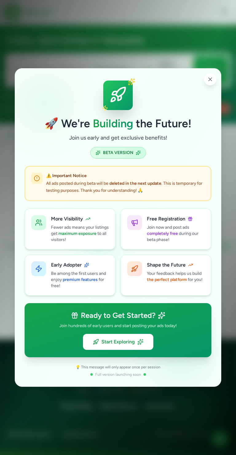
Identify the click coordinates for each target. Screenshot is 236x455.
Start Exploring (118, 342)
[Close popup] (210, 79)
